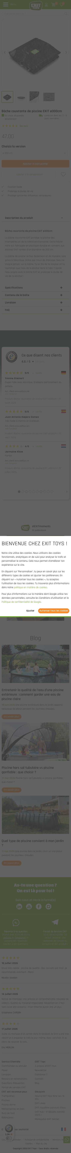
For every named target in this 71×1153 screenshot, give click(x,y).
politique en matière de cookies (30, 587)
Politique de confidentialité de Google (21, 602)
